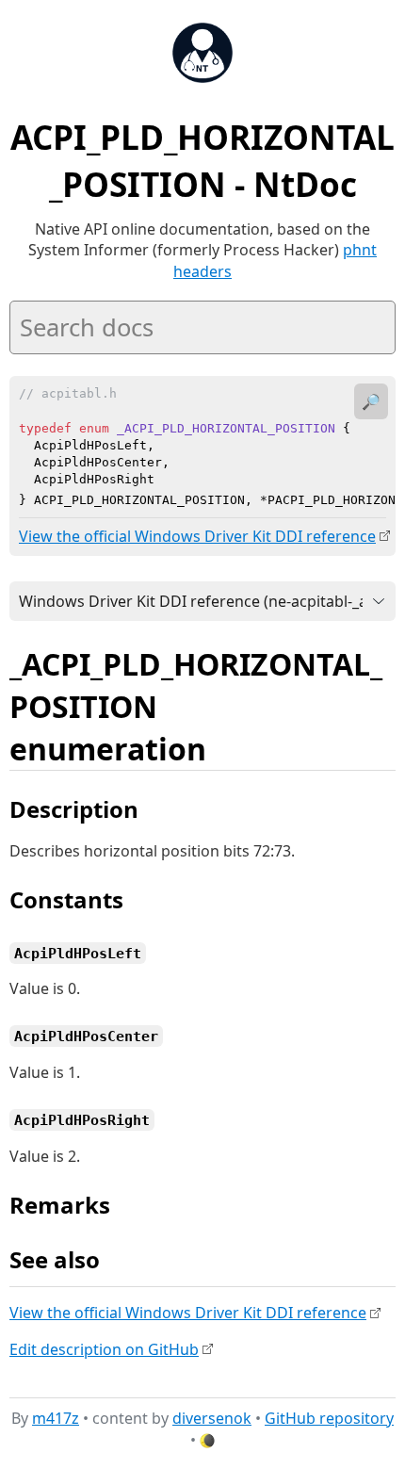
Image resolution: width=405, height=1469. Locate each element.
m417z (55, 1418)
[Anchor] (227, 747)
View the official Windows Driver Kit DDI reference (197, 536)
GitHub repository (329, 1418)
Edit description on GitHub (104, 1349)
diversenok (211, 1418)
